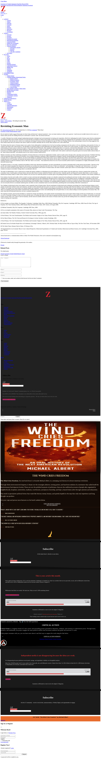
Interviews (9, 29)
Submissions (10, 107)
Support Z (9, 108)
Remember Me (6, 740)
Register (24, 754)
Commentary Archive (12, 95)
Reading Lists (10, 91)
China (8, 61)
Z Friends (9, 104)
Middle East (10, 67)
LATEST (6, 19)
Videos (8, 22)
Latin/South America (12, 66)
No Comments (33, 130)
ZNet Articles (8, 121)
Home (2, 121)
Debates (9, 27)
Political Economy (14, 80)
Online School (10, 75)
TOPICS (6, 33)
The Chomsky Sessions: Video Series (16, 88)
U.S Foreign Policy (15, 85)
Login (12, 748)
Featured (9, 24)
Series (8, 26)
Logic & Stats (13, 87)
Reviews (9, 30)
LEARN (6, 74)
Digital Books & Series (12, 90)
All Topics (9, 53)
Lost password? (4, 742)
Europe (9, 63)
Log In (2, 739)
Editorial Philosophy (12, 105)
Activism (9, 34)
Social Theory (4, 122)
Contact (9, 109)
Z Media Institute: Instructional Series (16, 77)
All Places (9, 71)
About (2, 357)
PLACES (6, 54)
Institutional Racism (15, 84)
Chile (8, 60)
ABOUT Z (6, 101)
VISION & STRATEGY (10, 98)
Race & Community (12, 44)
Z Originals (10, 32)
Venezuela (9, 70)
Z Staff (8, 102)
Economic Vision (14, 81)
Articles (9, 20)
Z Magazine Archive (12, 94)
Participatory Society (15, 47)
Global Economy (14, 83)
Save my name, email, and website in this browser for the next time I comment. (22, 278)
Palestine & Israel (11, 64)
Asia (8, 57)
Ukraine (9, 68)
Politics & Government (12, 43)
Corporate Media (11, 41)
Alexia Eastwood (6, 130)
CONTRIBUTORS (9, 73)
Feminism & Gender (12, 39)
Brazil (8, 58)
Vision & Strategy (11, 46)
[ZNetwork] (3, 10)
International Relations (12, 40)
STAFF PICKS (8, 100)
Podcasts (9, 23)
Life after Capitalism (15, 51)
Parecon (12, 50)
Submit (17, 416)
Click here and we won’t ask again (49, 614)
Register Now (12, 733)
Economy (9, 37)
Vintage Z (9, 97)
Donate (2, 12)
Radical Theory (14, 78)
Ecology (9, 36)
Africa (8, 56)
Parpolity (12, 49)
